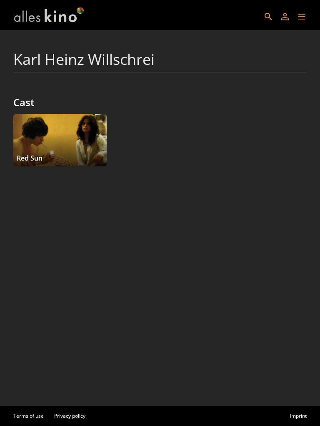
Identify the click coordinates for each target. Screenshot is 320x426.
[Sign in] (285, 16)
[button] (301, 16)
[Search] (268, 16)
